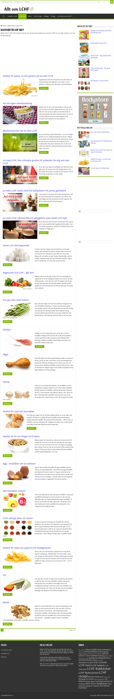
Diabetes (94, 656)
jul (90, 658)
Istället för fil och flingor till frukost (21, 436)
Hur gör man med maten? (16, 300)
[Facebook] (98, 2)
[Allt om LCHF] (18, 8)
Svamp (6, 381)
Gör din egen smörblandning (17, 103)
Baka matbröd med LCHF (98, 43)
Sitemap (27, 2)
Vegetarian (89, 686)
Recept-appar (90, 681)
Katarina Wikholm (99, 658)
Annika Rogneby (103, 652)
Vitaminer (96, 686)
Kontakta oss (18, 2)
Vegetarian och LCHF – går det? (18, 272)
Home (4, 26)
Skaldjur (7, 329)
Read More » (43, 88)
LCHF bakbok (98, 665)
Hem (3, 16)
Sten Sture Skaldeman (96, 683)
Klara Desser (93, 660)
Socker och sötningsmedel (16, 245)
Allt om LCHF (82, 650)
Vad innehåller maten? (14, 491)
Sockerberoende (102, 681)
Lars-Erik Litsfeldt (98, 662)
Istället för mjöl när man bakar (18, 411)
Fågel (5, 354)
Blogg (53, 16)
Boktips (46, 16)
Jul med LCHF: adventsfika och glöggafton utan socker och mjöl (35, 218)
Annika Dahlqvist (90, 652)
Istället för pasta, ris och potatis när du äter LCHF (28, 76)
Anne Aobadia (103, 650)
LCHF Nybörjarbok (89, 672)
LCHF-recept (38, 16)
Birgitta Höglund (83, 654)
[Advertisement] (38, 54)
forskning (101, 656)
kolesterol (100, 660)
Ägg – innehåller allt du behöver (19, 463)
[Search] (111, 2)
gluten (106, 656)
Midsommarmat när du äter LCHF (20, 130)
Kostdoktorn (83, 663)
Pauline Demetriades (99, 679)
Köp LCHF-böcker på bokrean (100, 132)
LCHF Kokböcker (99, 669)
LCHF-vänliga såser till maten (18, 518)
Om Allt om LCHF (7, 2)
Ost (4, 575)
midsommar (107, 677)
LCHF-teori (85, 665)
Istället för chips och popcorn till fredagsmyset (27, 548)
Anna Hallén (91, 649)
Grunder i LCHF (12, 16)
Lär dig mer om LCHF (64, 16)
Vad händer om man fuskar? (100, 81)
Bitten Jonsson (92, 654)
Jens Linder (85, 658)
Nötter (6, 602)
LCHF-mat (22, 16)
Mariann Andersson (95, 677)
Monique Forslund (86, 679)
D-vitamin (87, 656)
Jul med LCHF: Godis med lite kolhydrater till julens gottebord (34, 190)
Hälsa (29, 16)
